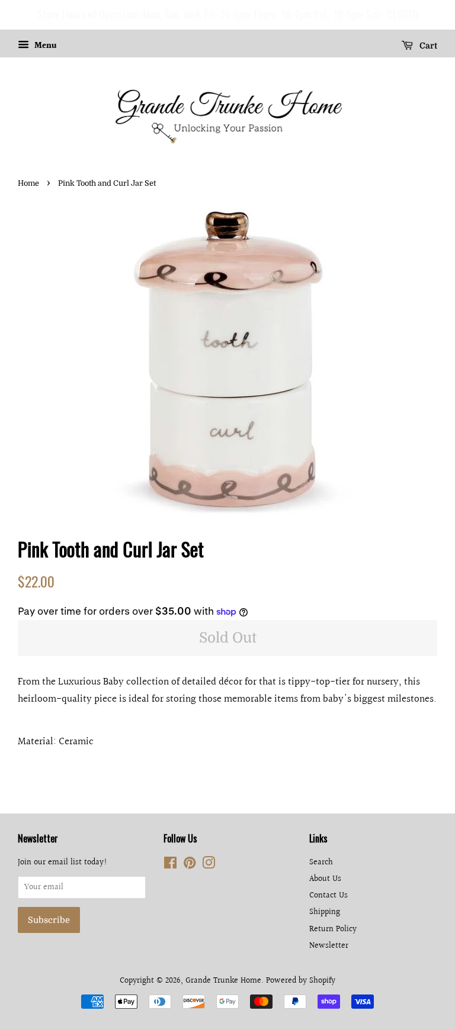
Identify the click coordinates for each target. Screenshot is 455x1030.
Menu (44, 46)
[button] (11, 15)
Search (321, 862)
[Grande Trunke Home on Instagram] (208, 865)
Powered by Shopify (300, 980)
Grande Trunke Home (223, 980)
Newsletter (328, 945)
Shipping (324, 912)
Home (28, 183)
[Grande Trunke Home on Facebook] (170, 865)
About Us (325, 879)
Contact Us (328, 895)
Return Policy (333, 929)
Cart (427, 45)
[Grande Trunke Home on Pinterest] (189, 865)
